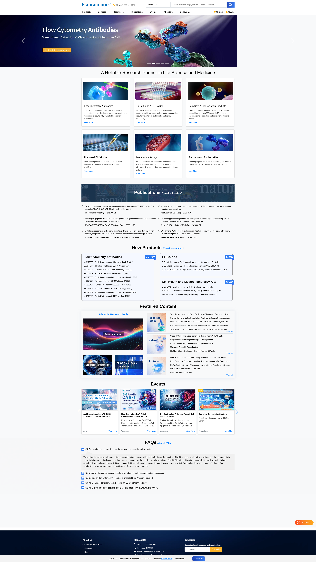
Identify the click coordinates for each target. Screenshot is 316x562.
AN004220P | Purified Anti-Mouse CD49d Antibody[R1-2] (106, 273)
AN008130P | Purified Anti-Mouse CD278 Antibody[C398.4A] (108, 270)
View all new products (173, 248)
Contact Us (185, 12)
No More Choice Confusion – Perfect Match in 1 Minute (192, 351)
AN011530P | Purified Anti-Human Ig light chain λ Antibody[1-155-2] (110, 277)
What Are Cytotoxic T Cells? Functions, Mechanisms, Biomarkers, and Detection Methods (200, 329)
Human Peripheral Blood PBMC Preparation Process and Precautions (198, 357)
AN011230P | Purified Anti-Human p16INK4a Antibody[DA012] (108, 262)
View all (229, 332)
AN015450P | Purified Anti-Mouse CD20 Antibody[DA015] (107, 281)
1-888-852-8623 (128, 5)
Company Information (92, 544)
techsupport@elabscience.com (161, 555)
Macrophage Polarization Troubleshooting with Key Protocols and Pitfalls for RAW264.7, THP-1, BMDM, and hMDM (200, 325)
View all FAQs (164, 443)
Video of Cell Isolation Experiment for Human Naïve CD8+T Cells (196, 336)
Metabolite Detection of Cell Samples (185, 369)
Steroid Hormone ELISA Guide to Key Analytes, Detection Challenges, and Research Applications (200, 318)
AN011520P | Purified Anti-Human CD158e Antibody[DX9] (107, 296)
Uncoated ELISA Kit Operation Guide (185, 347)
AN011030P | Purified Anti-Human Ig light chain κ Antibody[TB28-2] (110, 292)
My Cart (219, 12)
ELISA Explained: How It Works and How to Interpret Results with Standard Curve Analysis (200, 365)
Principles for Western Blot (181, 373)
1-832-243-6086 (146, 548)
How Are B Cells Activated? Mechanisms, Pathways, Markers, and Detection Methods (200, 322)
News (85, 552)
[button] (79, 411)
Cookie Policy (166, 559)
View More (88, 122)
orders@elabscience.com (154, 551)
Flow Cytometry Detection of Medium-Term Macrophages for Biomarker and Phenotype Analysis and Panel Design (200, 361)
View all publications (171, 193)
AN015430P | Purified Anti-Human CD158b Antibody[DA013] (108, 288)
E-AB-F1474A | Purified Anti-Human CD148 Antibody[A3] (106, 266)
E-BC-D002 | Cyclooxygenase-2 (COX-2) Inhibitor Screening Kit (187, 287)
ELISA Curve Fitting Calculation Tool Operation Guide (191, 343)
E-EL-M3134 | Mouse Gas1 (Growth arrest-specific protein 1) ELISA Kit (190, 262)
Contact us (87, 548)
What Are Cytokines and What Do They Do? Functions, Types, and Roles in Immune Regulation (200, 314)
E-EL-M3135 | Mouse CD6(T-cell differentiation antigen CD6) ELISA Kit (190, 266)
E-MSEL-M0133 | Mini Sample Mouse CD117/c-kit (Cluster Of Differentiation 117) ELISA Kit (196, 270)
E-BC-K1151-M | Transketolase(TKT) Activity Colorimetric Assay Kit (189, 294)
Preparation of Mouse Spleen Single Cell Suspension (191, 340)
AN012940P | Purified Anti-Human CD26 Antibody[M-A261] (107, 285)
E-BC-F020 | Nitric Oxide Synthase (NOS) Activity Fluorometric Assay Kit (191, 291)
